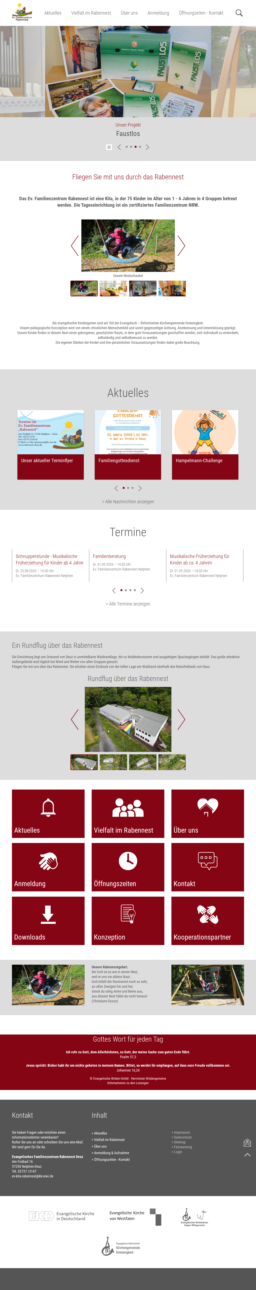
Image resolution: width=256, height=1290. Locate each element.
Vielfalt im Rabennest (91, 13)
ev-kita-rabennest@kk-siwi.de (32, 1176)
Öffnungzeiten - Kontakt (201, 13)
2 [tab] (131, 147)
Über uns (129, 13)
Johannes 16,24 (128, 1070)
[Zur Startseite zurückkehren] (22, 5)
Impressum (182, 1132)
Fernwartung (183, 1147)
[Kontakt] (247, 1142)
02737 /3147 (27, 1171)
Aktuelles (53, 13)
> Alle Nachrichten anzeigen (128, 502)
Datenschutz (183, 1137)
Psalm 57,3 (128, 1057)
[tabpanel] (128, 84)
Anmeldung (158, 13)
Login (178, 1152)
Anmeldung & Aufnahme (111, 1153)
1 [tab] (127, 147)
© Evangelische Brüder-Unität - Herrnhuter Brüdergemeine (128, 1078)
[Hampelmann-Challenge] (205, 432)
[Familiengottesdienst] (128, 432)
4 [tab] (140, 147)
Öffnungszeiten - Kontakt (112, 1159)
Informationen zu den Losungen (128, 1083)
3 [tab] (136, 147)
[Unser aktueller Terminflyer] (50, 432)
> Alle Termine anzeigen (128, 604)
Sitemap (180, 1142)
